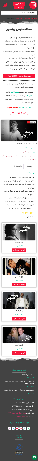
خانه (35, 18)
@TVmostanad (21, 416)
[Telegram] (24, 428)
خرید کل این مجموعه (19, 113)
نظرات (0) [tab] (18, 166)
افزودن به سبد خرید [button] (19, 250)
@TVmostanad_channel (17, 413)
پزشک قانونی (19, 18)
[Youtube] (17, 428)
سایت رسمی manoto (28, 375)
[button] (5, 5)
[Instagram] (20, 428)
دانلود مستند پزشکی (27, 156)
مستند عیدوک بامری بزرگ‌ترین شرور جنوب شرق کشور (19, 390)
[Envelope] (9, 428)
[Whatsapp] (28, 428)
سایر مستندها (29, 18)
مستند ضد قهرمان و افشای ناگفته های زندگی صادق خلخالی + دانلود (19, 382)
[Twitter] (13, 428)
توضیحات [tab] (29, 166)
